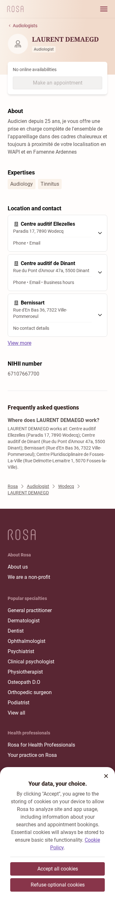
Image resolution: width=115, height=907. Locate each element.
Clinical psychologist (31, 662)
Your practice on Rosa (32, 755)
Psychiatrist (21, 651)
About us (18, 567)
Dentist (16, 631)
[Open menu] (104, 9)
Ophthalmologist (26, 641)
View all (16, 713)
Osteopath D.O (24, 682)
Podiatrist (18, 703)
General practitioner (30, 610)
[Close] (106, 776)
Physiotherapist (25, 672)
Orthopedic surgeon (30, 692)
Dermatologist (24, 621)
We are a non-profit (29, 577)
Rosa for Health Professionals (41, 745)
